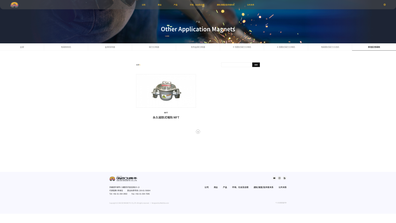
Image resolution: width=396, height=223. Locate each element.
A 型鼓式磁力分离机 (286, 46)
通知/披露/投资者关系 (226, 4)
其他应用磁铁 (374, 46)
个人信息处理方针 (281, 203)
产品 (175, 4)
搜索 (256, 64)
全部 (22, 46)
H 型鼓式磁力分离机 (242, 46)
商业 (159, 4)
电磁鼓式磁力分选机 (330, 46)
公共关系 (250, 4)
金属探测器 (110, 46)
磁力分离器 (154, 46)
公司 (143, 4)
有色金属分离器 (198, 46)
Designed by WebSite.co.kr (160, 203)
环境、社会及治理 (197, 4)
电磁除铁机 (66, 46)
